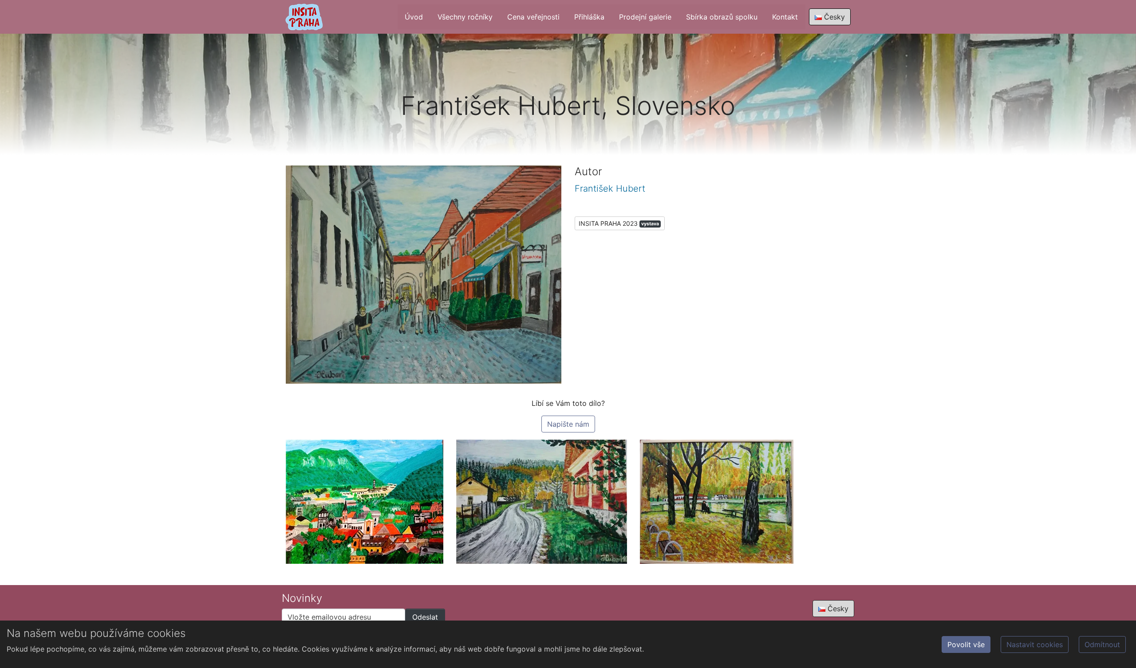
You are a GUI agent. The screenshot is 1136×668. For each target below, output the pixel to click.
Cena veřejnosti (533, 16)
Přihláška (589, 16)
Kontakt (785, 16)
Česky (833, 16)
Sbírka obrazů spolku (721, 16)
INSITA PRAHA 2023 (619, 223)
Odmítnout (1102, 644)
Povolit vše (966, 644)
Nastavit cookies (1034, 644)
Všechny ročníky (465, 16)
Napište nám (568, 424)
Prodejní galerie (645, 16)
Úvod (414, 16)
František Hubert (610, 188)
